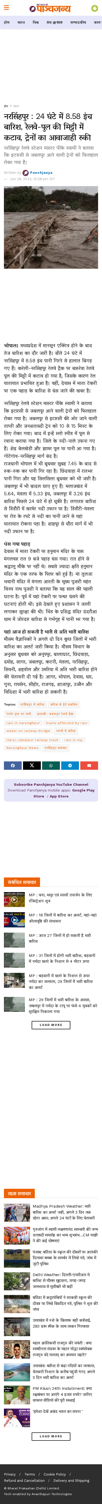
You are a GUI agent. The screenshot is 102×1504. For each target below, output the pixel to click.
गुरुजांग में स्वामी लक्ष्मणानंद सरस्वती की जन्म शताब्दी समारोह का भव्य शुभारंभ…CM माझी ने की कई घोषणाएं (65, 1235)
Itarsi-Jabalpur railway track (33, 740)
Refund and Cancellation (24, 1481)
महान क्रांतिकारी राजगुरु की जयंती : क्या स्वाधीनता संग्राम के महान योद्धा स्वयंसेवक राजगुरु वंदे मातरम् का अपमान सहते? (62, 1348)
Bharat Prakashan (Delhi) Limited (33, 1488)
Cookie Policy (55, 1474)
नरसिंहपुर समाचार (56, 748)
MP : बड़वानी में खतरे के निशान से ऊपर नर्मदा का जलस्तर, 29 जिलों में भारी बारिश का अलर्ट (61, 981)
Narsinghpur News (23, 748)
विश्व (36, 22)
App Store (59, 796)
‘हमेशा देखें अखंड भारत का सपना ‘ (58, 1411)
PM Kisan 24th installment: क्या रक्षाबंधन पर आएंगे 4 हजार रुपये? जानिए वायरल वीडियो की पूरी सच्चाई (62, 1394)
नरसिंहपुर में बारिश (32, 704)
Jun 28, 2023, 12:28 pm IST (32, 179)
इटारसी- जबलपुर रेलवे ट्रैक (55, 714)
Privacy (10, 1474)
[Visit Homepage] (50, 8)
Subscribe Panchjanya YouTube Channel (51, 784)
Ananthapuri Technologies (52, 1494)
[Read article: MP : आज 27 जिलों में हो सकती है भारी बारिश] (14, 940)
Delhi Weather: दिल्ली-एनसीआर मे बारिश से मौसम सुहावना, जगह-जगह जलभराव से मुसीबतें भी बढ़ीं (61, 1280)
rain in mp (74, 740)
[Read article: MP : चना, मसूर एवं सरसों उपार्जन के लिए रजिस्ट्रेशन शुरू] (14, 899)
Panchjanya (41, 173)
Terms (29, 1474)
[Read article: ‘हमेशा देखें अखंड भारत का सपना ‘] (17, 1418)
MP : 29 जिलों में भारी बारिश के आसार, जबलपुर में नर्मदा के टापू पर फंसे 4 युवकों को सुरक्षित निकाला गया (63, 1005)
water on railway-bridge (28, 731)
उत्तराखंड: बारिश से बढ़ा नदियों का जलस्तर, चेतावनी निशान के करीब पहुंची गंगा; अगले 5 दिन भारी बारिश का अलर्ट (64, 1371)
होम (6, 22)
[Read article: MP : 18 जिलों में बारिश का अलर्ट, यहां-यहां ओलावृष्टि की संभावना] (14, 919)
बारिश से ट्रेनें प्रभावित (64, 704)
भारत (21, 22)
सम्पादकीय (78, 22)
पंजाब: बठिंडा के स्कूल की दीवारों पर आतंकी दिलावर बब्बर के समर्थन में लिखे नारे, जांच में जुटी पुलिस (65, 1257)
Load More (51, 1025)
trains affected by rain (66, 723)
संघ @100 (55, 22)
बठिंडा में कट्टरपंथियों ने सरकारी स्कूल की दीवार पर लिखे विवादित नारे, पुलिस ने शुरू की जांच (65, 1303)
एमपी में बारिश (66, 731)
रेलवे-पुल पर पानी (19, 714)
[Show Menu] (6, 8)
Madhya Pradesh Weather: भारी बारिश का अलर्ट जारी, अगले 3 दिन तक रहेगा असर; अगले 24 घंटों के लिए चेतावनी (64, 1212)
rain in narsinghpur (23, 723)
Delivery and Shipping (71, 1481)
